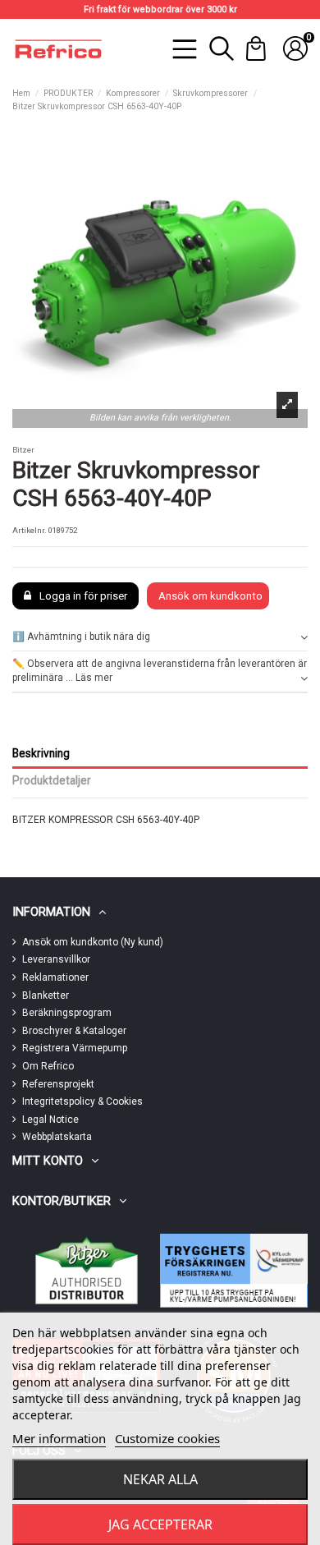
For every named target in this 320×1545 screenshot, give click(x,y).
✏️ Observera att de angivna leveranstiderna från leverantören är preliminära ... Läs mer (159, 670)
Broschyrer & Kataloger (74, 1031)
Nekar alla (160, 1479)
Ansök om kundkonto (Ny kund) (92, 942)
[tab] (160, 637)
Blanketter (45, 995)
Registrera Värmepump (74, 1048)
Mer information (59, 1438)
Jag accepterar (160, 1524)
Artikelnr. (29, 530)
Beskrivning (41, 753)
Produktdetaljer (51, 780)
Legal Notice (50, 1119)
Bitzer (23, 449)
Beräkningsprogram (67, 1013)
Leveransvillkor (56, 959)
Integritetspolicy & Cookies (82, 1101)
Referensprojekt (58, 1084)
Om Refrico (48, 1066)
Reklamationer (55, 977)
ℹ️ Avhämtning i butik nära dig (81, 636)
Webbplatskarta (57, 1137)
